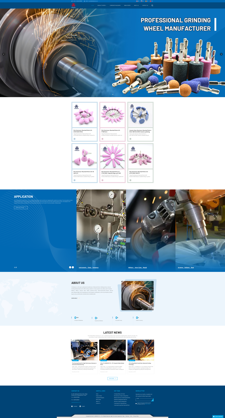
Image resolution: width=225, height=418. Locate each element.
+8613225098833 (79, 1)
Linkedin (83, 406)
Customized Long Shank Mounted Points (121, 405)
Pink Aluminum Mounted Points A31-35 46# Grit (83, 172)
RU (143, 1)
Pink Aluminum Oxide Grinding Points (121, 395)
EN (138, 1)
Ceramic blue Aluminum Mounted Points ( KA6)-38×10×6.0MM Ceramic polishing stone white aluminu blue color (140, 131)
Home (92, 5)
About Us (136, 5)
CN (152, 1)
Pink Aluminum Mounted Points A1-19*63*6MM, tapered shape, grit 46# (111, 172)
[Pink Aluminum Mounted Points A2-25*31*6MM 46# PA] (140, 156)
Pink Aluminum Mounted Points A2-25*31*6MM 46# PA (138, 172)
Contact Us (145, 5)
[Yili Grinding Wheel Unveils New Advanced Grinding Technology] (141, 350)
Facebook (75, 406)
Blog (123, 416)
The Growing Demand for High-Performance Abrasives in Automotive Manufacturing (84, 364)
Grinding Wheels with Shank (119, 393)
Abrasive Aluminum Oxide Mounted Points (122, 397)
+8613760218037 (76, 399)
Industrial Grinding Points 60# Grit (120, 399)
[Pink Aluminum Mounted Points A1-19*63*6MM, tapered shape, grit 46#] (112, 156)
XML (131, 416)
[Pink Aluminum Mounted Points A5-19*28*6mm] (112, 115)
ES (147, 1)
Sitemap (127, 416)
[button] (111, 94)
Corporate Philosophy (115, 5)
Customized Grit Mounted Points (120, 403)
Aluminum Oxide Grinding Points (120, 401)
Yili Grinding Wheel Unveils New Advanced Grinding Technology (140, 364)
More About (74, 298)
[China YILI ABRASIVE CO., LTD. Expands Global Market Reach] (112, 350)
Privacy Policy (147, 404)
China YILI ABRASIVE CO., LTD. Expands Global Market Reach (112, 364)
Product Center (101, 5)
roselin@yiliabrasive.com (93, 1)
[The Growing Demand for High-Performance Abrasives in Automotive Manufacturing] (84, 350)
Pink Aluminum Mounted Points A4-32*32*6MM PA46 (82, 131)
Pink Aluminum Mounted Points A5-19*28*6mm (110, 131)
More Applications (20, 207)
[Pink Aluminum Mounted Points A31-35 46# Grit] (84, 156)
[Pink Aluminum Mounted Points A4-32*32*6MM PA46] (84, 115)
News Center (127, 5)
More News (111, 378)
